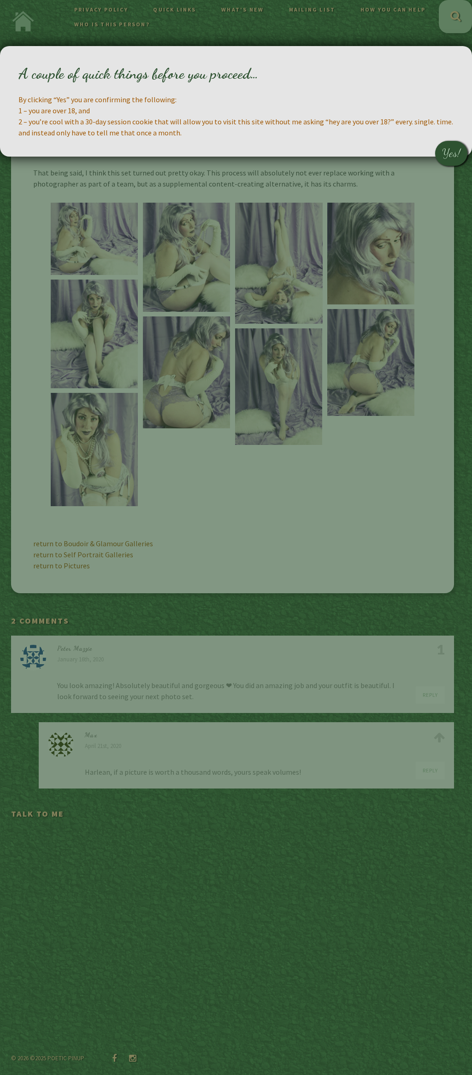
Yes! (451, 153)
